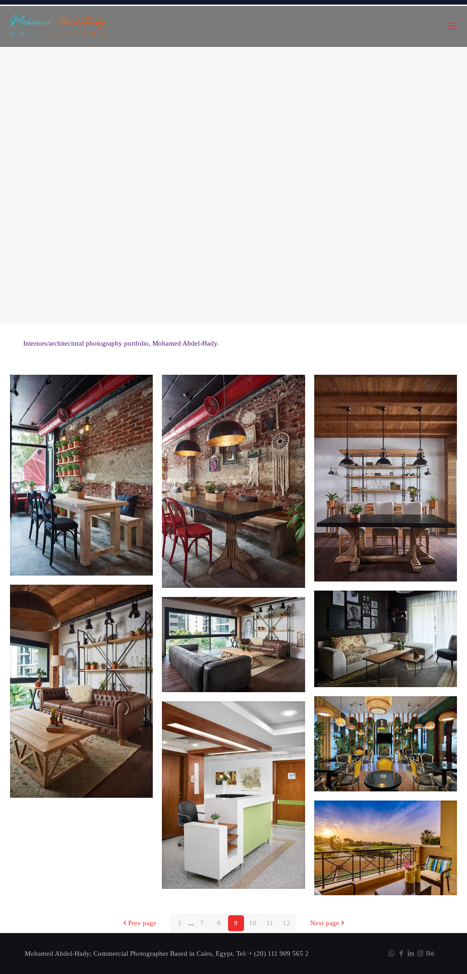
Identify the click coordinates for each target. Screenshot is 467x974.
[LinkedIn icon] (410, 953)
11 (269, 923)
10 (252, 923)
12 (286, 923)
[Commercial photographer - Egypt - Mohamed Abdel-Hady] (57, 26)
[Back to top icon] (423, 955)
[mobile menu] (452, 26)
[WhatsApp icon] (391, 953)
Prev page (142, 923)
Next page (324, 923)
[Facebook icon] (401, 953)
